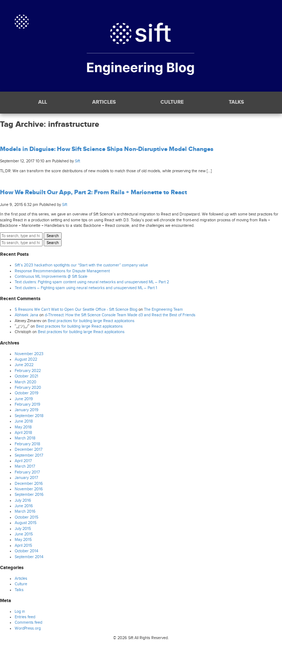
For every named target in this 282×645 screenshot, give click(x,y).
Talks (236, 102)
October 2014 (26, 551)
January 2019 (27, 410)
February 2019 (27, 404)
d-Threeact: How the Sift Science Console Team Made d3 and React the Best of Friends (120, 315)
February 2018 (27, 444)
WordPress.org (28, 628)
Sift (77, 161)
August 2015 (25, 522)
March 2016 (25, 511)
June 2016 (24, 506)
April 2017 (23, 460)
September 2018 (29, 415)
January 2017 (26, 477)
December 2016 (29, 483)
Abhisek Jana (26, 315)
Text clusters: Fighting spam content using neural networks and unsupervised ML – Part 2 (92, 282)
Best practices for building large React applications (91, 320)
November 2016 (29, 489)
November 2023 (29, 353)
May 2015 (23, 539)
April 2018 (23, 432)
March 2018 (25, 438)
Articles (104, 102)
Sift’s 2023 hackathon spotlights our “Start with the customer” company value (81, 265)
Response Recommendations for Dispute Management (62, 271)
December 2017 (29, 449)
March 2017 (25, 466)
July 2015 (23, 528)
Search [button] (53, 235)
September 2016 (29, 494)
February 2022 (28, 370)
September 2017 (29, 455)
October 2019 (27, 393)
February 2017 (27, 472)
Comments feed (28, 622)
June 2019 (24, 399)
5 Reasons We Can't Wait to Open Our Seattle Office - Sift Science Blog (76, 309)
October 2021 (26, 376)
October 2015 (26, 517)
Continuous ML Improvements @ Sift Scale (51, 276)
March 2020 (25, 382)
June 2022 (24, 364)
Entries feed (25, 617)
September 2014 (29, 556)
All (42, 102)
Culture (172, 102)
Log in (20, 611)
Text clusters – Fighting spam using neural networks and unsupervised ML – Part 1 (86, 287)
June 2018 (24, 421)
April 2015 (23, 545)
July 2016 (23, 500)
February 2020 (28, 387)
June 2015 (24, 534)
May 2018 (23, 427)
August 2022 (26, 359)
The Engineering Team (163, 309)
